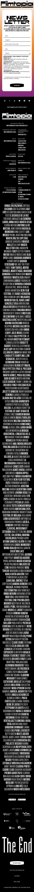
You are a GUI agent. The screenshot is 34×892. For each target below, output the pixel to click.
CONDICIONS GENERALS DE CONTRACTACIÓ (17, 887)
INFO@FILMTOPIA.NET (17, 107)
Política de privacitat (17, 870)
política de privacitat (14, 73)
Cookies (17, 876)
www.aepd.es (8, 70)
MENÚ (4, 4)
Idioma (7, 53)
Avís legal (17, 881)
